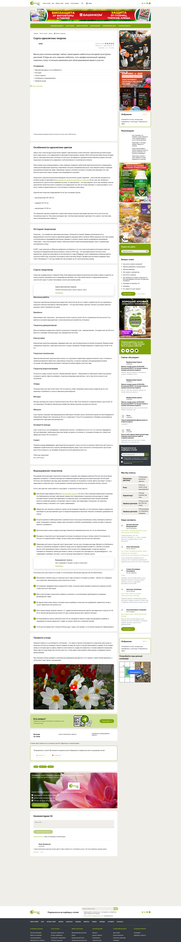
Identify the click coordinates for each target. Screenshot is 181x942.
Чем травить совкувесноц (131, 272)
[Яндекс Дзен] (149, 3)
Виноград (136, 532)
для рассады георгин (69, 494)
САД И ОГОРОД (70, 26)
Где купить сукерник (129, 275)
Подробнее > (59, 293)
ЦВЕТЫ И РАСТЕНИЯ (82, 26)
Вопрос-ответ (59, 3)
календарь (126, 286)
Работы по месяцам (36, 935)
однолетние (43, 766)
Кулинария (134, 553)
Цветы (144, 530)
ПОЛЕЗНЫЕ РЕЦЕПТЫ (124, 26)
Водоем (94, 932)
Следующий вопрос (39, 805)
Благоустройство (118, 935)
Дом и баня (116, 932)
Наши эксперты (128, 519)
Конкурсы (69, 921)
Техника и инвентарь (119, 938)
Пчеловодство (144, 555)
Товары (94, 921)
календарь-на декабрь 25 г (131, 283)
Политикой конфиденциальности (134, 461)
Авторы (67, 3)
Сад (122, 530)
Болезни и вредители (57, 932)
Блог (53, 3)
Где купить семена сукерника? (132, 264)
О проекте (111, 921)
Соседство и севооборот (58, 938)
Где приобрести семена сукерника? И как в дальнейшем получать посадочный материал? (135, 279)
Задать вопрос (106, 721)
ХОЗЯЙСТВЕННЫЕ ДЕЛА (109, 26)
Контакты (120, 921)
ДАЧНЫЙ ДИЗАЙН (95, 26)
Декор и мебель (97, 935)
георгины (50, 766)
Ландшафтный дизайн (136, 530)
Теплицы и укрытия (56, 940)
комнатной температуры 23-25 (45, 798)
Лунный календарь (35, 932)
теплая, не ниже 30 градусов (44, 801)
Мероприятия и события (37, 940)
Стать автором (75, 3)
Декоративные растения (79, 932)
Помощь (102, 921)
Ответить (36, 852)
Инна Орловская (45, 844)
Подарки (78, 921)
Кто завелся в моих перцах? (132, 289)
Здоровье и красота (140, 935)
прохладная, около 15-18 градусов (46, 795)
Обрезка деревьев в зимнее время (134, 267)
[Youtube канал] (147, 3)
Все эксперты (127, 629)
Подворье (116, 940)
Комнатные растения (127, 532)
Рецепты (86, 921)
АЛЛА (41, 44)
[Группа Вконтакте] (144, 3)
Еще (144, 114)
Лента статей (46, 3)
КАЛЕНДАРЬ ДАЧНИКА (57, 26)
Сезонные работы (35, 938)
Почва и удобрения (56, 935)
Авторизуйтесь (38, 836)
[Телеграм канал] (142, 3)
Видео (36, 766)
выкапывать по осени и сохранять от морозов (72, 180)
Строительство (125, 553)
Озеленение (96, 938)
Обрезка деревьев (129, 269)
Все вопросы (141, 294)
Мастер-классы (128, 472)
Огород (126, 530)
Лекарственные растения (79, 940)
